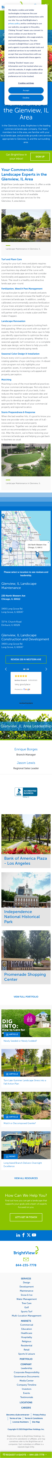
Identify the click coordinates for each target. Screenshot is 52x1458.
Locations (26, 1402)
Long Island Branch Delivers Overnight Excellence (23, 1165)
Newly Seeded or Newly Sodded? (20, 1041)
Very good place (22, 685)
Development (27, 1286)
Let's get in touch (26, 1217)
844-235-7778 (26, 1265)
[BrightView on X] (29, 1235)
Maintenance (26, 1290)
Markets (26, 1321)
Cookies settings (26, 83)
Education (26, 1329)
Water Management (27, 1299)
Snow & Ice (26, 1295)
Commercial (26, 1324)
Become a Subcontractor (17, 1415)
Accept (26, 90)
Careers (26, 1407)
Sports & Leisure (26, 1354)
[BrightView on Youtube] (34, 1235)
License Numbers (20, 1422)
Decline (26, 97)
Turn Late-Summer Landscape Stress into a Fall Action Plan (25, 1082)
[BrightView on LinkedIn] (18, 1235)
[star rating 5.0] (26, 676)
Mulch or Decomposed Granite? (20, 1123)
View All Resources (26, 1178)
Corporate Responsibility (26, 1372)
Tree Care (26, 1303)
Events (26, 1393)
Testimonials (26, 1397)
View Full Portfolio (26, 997)
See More (26, 834)
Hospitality (26, 1337)
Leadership (26, 1368)
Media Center (27, 1380)
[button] (37, 555)
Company (26, 1364)
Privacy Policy (39, 1415)
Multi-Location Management (26, 1315)
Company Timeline (26, 1384)
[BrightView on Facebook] (24, 1235)
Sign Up (40, 156)
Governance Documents (26, 1376)
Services (26, 1278)
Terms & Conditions (34, 1418)
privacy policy (14, 23)
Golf (26, 1307)
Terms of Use (15, 1418)
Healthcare (26, 1333)
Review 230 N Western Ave (26, 659)
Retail (26, 1349)
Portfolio (26, 1359)
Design (26, 1282)
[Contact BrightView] (26, 1259)
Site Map (36, 1422)
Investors (26, 1389)
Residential (26, 1345)
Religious (26, 1341)
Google (47, 565)
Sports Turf (26, 1311)
